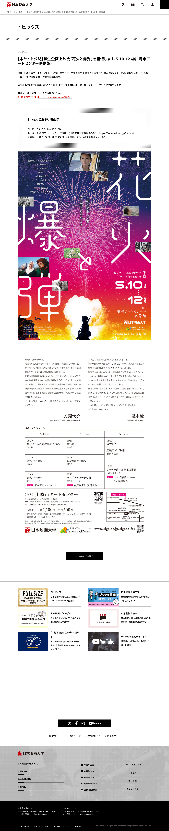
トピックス (18, 12)
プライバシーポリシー (62, 826)
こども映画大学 (111, 735)
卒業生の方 (89, 777)
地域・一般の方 (90, 783)
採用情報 (78, 826)
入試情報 (22, 786)
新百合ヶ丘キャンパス (27, 808)
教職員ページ (75, 735)
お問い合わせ (132, 789)
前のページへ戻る (84, 556)
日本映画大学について (28, 763)
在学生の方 (89, 771)
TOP (9, 12)
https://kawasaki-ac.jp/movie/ (116, 133)
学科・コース (23, 771)
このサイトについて (41, 826)
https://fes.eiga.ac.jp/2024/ (55, 97)
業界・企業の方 (90, 789)
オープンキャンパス (132, 764)
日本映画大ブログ (93, 735)
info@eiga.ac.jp (41, 814)
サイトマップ (24, 826)
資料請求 (132, 781)
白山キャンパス (69, 808)
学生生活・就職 (24, 779)
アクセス (132, 772)
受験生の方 (89, 765)
